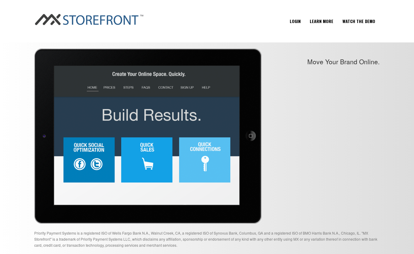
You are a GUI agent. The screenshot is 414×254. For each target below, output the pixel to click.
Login (295, 21)
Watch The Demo (358, 21)
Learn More (321, 21)
